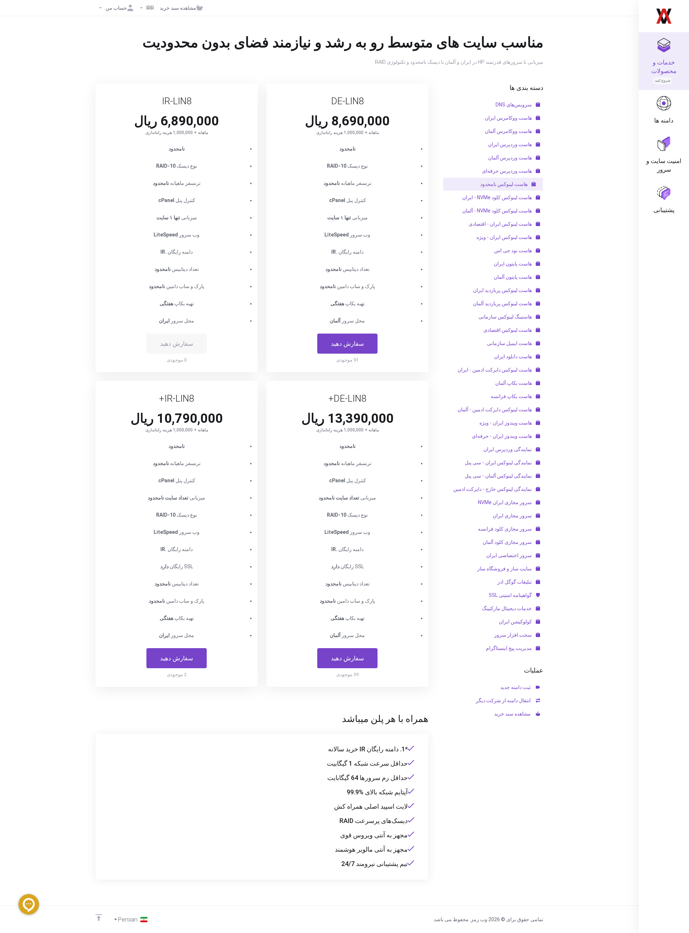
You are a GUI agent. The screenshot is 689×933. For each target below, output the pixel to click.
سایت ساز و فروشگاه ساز (505, 568)
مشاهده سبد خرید (513, 714)
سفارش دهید (347, 343)
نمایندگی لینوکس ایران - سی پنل (499, 462)
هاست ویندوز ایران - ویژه (506, 423)
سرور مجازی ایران (513, 515)
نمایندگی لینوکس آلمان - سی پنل (499, 476)
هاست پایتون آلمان (513, 277)
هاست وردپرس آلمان (510, 158)
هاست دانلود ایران (513, 356)
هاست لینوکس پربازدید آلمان (503, 303)
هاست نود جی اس (513, 250)
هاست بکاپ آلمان (514, 383)
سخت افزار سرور (513, 635)
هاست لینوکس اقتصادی (508, 330)
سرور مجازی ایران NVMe (505, 502)
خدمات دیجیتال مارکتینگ (507, 608)
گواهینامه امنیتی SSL (511, 595)
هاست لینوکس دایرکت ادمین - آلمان (495, 409)
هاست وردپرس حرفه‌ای (507, 171)
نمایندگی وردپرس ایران (508, 449)
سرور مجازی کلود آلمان (508, 542)
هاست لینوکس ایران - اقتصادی (501, 224)
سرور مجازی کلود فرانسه (505, 529)
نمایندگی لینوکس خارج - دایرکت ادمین (493, 489)
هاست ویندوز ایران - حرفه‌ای (502, 436)
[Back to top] (99, 918)
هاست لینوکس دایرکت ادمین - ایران (495, 370)
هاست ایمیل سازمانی (510, 343)
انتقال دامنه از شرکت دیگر (504, 700)
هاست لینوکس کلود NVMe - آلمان (497, 211)
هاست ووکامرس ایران (509, 118)
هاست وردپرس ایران (510, 144)
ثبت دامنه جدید (516, 687)
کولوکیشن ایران (516, 622)
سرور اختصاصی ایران (509, 555)
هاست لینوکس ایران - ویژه (505, 237)
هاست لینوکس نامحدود (504, 184)
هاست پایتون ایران (513, 264)
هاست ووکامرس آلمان (509, 131)
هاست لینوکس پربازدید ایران (503, 290)
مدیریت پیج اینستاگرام (509, 648)
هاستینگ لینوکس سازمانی (505, 317)
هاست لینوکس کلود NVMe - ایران (497, 197)
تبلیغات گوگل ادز (515, 582)
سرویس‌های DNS (514, 104)
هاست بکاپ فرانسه (512, 396)
